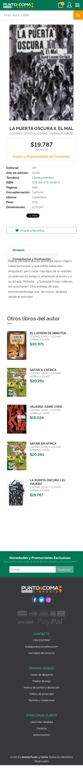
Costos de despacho (41, 674)
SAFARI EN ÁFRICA (43, 443)
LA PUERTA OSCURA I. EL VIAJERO (48, 482)
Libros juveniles (43, 177)
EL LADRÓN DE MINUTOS (48, 333)
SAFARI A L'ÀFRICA (43, 369)
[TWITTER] (41, 600)
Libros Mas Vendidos (41, 721)
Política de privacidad (42, 693)
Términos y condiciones (41, 700)
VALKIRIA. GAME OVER (46, 406)
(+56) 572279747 (41, 640)
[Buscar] (78, 15)
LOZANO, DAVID (21, 133)
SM (34, 167)
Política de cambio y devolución (41, 687)
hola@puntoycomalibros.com (41, 646)
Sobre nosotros (41, 734)
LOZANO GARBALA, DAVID (54, 133)
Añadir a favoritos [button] (32, 230)
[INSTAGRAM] (48, 600)
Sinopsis (18, 250)
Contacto (41, 728)
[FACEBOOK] (35, 600)
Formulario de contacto (41, 653)
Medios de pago (42, 681)
